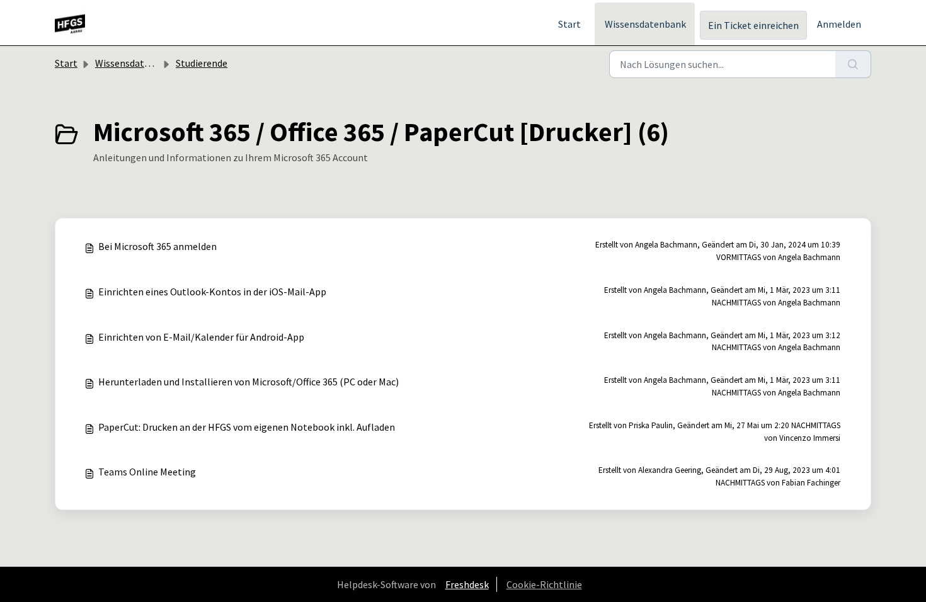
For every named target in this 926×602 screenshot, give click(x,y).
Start (569, 24)
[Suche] (853, 64)
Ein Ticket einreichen (753, 25)
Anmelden (839, 24)
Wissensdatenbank (645, 24)
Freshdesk (467, 584)
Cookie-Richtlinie (544, 584)
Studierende (201, 63)
